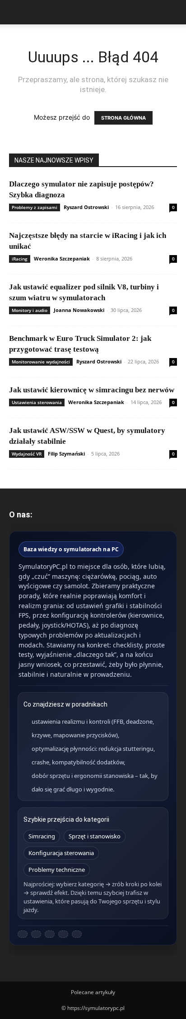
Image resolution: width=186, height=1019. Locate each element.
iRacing (20, 259)
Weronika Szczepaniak (62, 258)
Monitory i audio (29, 310)
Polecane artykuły (93, 992)
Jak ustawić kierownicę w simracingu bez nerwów (91, 390)
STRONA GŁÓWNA (123, 118)
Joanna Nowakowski (79, 310)
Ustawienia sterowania (37, 402)
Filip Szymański (66, 453)
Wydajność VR (27, 454)
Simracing (41, 836)
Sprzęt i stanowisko (95, 836)
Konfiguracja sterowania (61, 853)
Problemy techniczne (56, 869)
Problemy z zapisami (34, 207)
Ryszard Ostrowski (86, 207)
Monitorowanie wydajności (41, 361)
